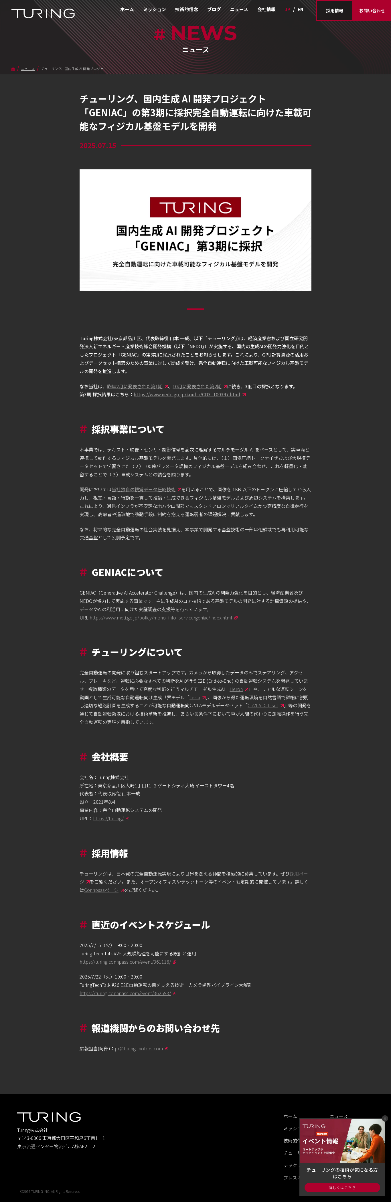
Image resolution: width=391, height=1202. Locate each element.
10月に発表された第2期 (197, 386)
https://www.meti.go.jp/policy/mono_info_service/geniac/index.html (161, 617)
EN (300, 9)
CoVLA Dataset (263, 705)
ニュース (239, 9)
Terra (194, 697)
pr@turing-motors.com (139, 1048)
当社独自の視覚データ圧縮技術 (144, 489)
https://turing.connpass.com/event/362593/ (125, 993)
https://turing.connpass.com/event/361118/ (125, 961)
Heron (236, 689)
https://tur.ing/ (108, 818)
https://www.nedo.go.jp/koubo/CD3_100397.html (187, 394)
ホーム (127, 9)
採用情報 (334, 10)
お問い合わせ (372, 10)
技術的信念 (186, 9)
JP (287, 9)
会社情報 (266, 9)
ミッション (154, 9)
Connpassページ (101, 889)
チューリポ (294, 1152)
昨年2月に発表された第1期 (135, 386)
